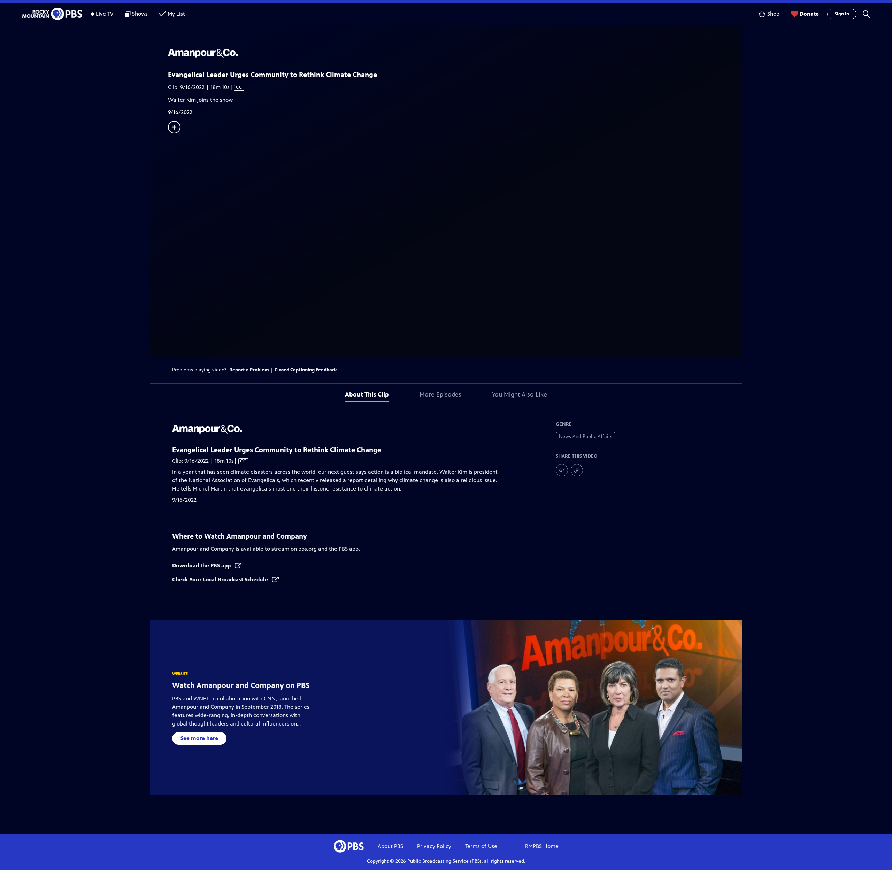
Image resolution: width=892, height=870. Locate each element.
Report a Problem (249, 370)
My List (176, 13)
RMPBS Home (542, 846)
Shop (773, 13)
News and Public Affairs (585, 436)
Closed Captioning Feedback (306, 370)
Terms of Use (481, 846)
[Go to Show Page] (455, 53)
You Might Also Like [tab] (519, 394)
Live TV (105, 13)
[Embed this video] (562, 470)
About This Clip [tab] (367, 394)
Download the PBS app (202, 565)
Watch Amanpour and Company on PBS (240, 685)
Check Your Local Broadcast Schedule (220, 579)
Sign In (842, 14)
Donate (809, 13)
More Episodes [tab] (440, 394)
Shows (140, 13)
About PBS (390, 846)
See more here (199, 738)
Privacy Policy (434, 846)
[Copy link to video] (577, 470)
